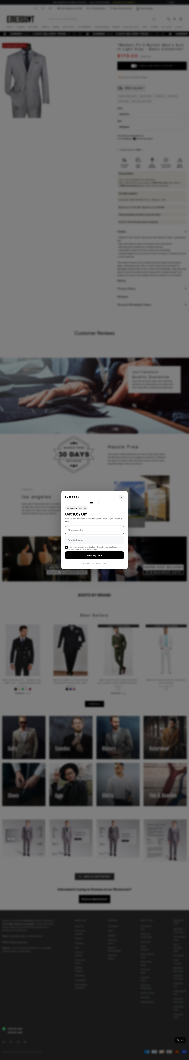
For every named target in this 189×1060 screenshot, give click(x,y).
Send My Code (94, 555)
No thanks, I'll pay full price (94, 563)
